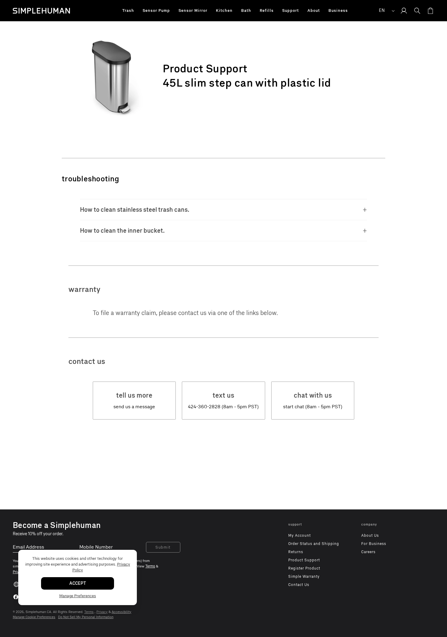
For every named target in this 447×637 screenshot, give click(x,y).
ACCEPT (77, 583)
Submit (163, 547)
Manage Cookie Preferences (34, 617)
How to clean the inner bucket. (122, 230)
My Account (299, 535)
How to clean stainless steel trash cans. (134, 209)
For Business (373, 544)
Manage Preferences (77, 596)
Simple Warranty (304, 576)
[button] (128, 11)
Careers (368, 552)
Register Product (304, 568)
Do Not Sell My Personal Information (85, 617)
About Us (370, 535)
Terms (89, 612)
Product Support (304, 560)
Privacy (102, 612)
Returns (295, 552)
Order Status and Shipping (313, 544)
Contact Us (298, 585)
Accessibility (121, 612)
